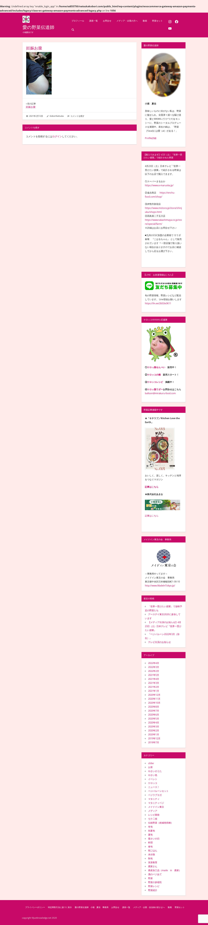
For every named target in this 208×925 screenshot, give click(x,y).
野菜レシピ (153, 886)
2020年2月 (153, 730)
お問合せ (107, 20)
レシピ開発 (153, 814)
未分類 (151, 854)
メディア (152, 810)
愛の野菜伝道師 (38, 27)
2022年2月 (153, 671)
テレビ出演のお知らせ (159, 642)
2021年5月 (153, 675)
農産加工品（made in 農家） (164, 870)
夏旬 (150, 834)
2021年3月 (153, 682)
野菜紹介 (152, 890)
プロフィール (77, 20)
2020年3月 (153, 726)
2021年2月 (153, 686)
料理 (150, 842)
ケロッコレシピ (155, 382)
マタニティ (153, 798)
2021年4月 (153, 678)
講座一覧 (93, 20)
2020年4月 (153, 722)
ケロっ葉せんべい (156, 367)
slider (151, 763)
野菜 (150, 878)
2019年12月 (154, 738)
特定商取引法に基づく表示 (60, 907)
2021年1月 (153, 690)
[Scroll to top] (201, 918)
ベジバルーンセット (158, 791)
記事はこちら (151, 486)
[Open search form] (73, 29)
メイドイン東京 (156, 806)
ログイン (57, 136)
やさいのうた (155, 771)
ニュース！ (153, 787)
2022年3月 (153, 667)
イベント (152, 779)
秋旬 (150, 858)
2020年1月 (153, 734)
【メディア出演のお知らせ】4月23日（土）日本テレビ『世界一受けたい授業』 (163, 626)
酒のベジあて (155, 874)
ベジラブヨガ (155, 795)
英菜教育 (152, 862)
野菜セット (157, 20)
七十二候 (152, 818)
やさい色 (152, 775)
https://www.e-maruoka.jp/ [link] (159, 185)
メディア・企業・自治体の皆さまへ (149, 907)
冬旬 (150, 826)
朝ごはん (152, 850)
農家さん (152, 866)
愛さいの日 (153, 838)
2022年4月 (153, 663)
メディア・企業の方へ (127, 20)
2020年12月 (154, 694)
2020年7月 (153, 710)
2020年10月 (154, 702)
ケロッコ (152, 783)
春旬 (150, 846)
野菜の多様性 (155, 882)
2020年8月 (153, 706)
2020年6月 (153, 714)
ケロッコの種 (154, 374)
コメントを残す (77, 116)
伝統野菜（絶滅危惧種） (160, 822)
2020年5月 (153, 718)
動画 (145, 20)
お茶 (150, 767)
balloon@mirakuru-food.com (160, 393)
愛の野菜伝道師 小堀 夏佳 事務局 (91, 907)
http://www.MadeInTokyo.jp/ (160, 585)
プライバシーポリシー (35, 907)
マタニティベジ (156, 802)
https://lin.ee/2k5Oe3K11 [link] (158, 303)
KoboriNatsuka (57, 116)
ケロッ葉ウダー (155, 389)
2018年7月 (153, 742)
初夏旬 (151, 830)
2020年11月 (154, 698)
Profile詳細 (150, 138)
